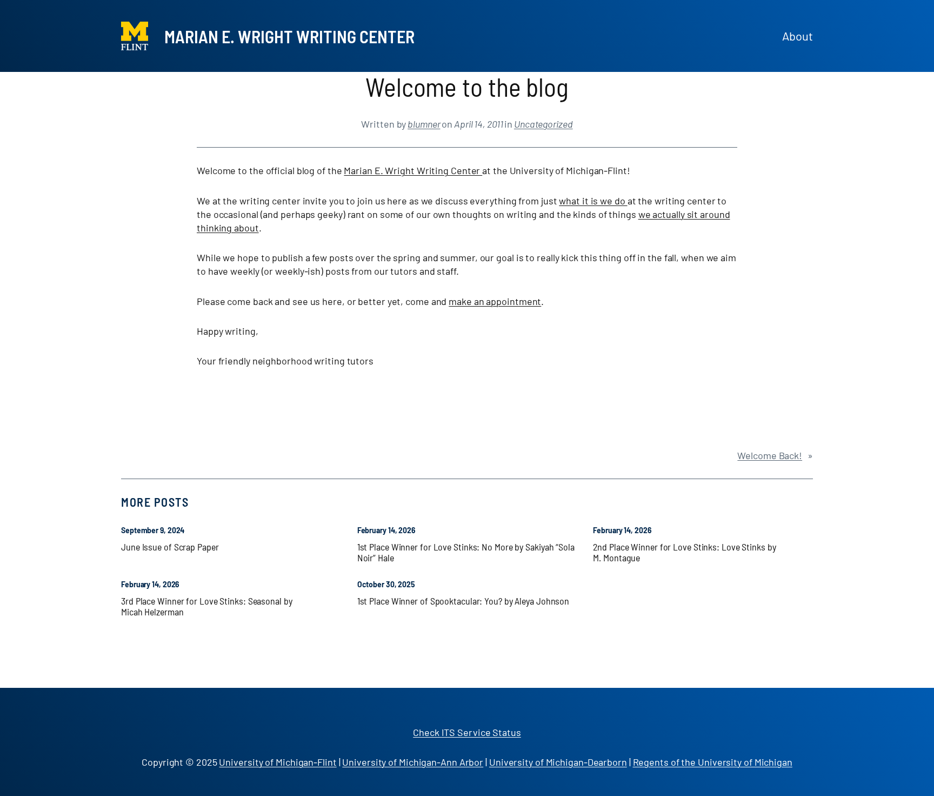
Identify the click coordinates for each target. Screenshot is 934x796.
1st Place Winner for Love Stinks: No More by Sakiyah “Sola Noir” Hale (466, 552)
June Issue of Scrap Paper (170, 546)
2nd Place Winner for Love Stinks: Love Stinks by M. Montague (684, 552)
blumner (424, 124)
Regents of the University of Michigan (712, 762)
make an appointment (495, 301)
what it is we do (593, 201)
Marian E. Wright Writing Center (413, 170)
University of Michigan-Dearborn (558, 762)
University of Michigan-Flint (277, 762)
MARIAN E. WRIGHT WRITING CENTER (289, 36)
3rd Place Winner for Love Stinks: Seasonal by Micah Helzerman (206, 606)
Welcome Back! (769, 455)
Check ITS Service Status (467, 732)
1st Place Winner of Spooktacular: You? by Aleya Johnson (463, 600)
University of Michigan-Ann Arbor (412, 762)
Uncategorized (543, 124)
